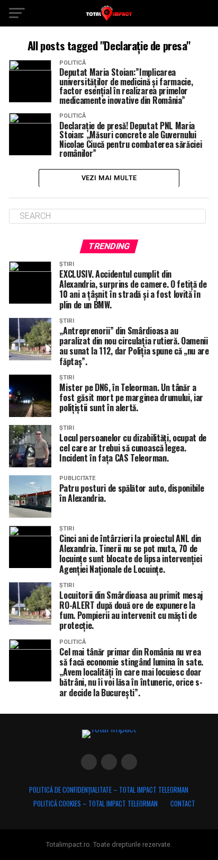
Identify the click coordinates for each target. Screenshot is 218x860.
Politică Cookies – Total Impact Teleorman (95, 804)
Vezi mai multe (109, 178)
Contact (182, 804)
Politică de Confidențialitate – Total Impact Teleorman (108, 790)
